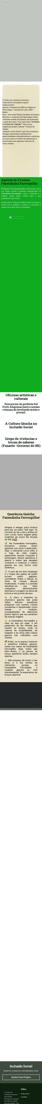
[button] (3, 416)
